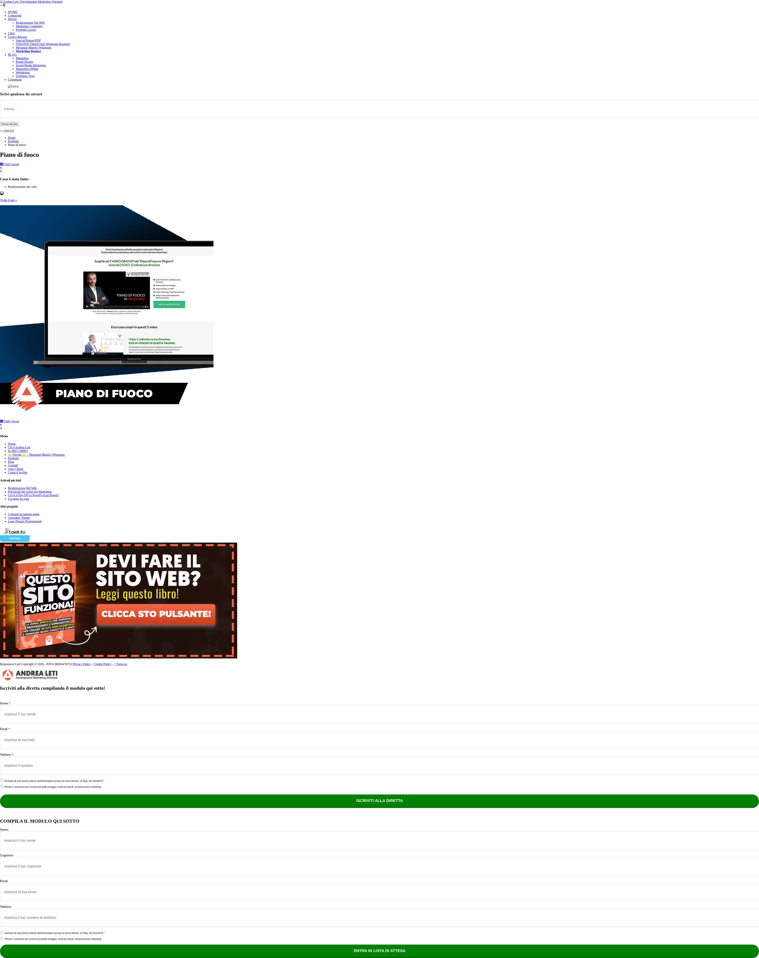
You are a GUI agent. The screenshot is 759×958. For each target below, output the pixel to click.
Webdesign (23, 72)
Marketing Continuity (29, 26)
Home (12, 137)
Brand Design (24, 61)
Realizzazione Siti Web (30, 22)
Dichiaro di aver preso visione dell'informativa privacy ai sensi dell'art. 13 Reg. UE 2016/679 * (54, 781)
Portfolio (13, 141)
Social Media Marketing (31, 65)
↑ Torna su (120, 664)
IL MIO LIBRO (18, 451)
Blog (11, 461)
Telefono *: (6, 754)
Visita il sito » (8, 200)
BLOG (12, 54)
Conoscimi (14, 15)
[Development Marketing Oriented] (31, 1)
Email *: (5, 729)
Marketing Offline (27, 69)
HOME (12, 12)
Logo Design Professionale (25, 521)
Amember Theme (19, 517)
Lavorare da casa (18, 498)
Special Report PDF (28, 40)
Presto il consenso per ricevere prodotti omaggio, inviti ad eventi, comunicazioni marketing (52, 787)
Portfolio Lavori (26, 29)
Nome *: (5, 703)
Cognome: (6, 855)
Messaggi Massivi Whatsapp (33, 47)
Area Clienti (15, 469)
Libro (11, 33)
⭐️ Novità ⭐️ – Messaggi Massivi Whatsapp (36, 454)
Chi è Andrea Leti (19, 447)
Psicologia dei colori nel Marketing (29, 491)
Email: (4, 881)
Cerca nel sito (9, 124)
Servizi (12, 19)
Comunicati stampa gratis (23, 514)
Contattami (15, 79)
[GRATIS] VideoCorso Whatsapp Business (43, 44)
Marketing (22, 58)
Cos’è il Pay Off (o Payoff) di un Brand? (33, 495)
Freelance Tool (25, 76)
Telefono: (5, 906)
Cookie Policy (102, 664)
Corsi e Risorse (17, 37)
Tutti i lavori (11, 164)
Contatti (13, 465)
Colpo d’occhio (17, 472)
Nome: (4, 829)
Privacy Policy (82, 664)
